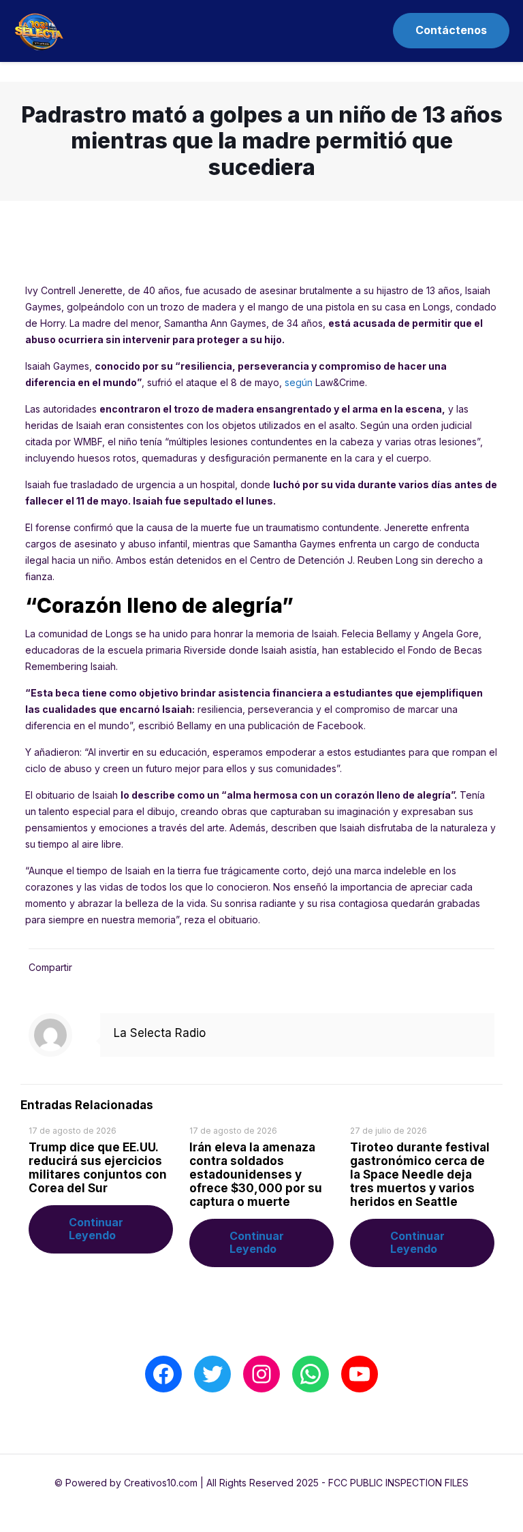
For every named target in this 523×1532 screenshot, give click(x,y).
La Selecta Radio (160, 1033)
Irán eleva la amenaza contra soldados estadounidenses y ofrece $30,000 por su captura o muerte (255, 1174)
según (299, 382)
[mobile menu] (354, 30)
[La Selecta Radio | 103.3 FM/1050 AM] (39, 30)
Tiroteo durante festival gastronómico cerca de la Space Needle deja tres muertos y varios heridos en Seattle (420, 1174)
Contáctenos (451, 30)
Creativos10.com (160, 1482)
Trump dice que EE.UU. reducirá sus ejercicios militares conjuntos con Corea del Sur (98, 1167)
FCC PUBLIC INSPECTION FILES (398, 1482)
